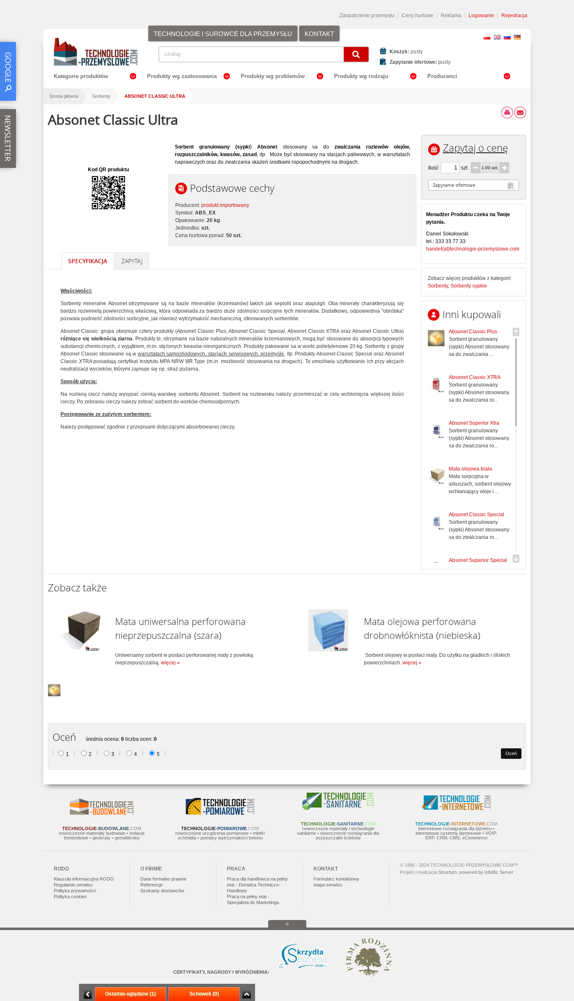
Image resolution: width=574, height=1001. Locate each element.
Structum (447, 872)
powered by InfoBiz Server (486, 872)
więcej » (170, 663)
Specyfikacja (87, 261)
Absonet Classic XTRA (474, 377)
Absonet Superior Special (478, 560)
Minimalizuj (88, 994)
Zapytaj (131, 261)
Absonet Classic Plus (473, 332)
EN (497, 37)
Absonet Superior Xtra (474, 423)
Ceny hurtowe (418, 15)
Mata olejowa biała (470, 469)
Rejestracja (514, 15)
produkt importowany (225, 205)
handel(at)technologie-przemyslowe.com (472, 249)
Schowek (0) (204, 994)
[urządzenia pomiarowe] (220, 813)
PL (487, 37)
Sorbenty (101, 96)
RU (507, 37)
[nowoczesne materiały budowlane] (102, 813)
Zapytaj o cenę (475, 148)
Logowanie (481, 15)
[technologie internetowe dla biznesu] (456, 808)
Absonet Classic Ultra (154, 96)
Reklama (451, 15)
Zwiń (246, 994)
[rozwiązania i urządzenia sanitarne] (338, 808)
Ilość (433, 168)
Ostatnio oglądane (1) (130, 994)
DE (517, 37)
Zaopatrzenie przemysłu (367, 15)
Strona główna (63, 96)
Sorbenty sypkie (468, 286)
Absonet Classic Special (476, 514)
